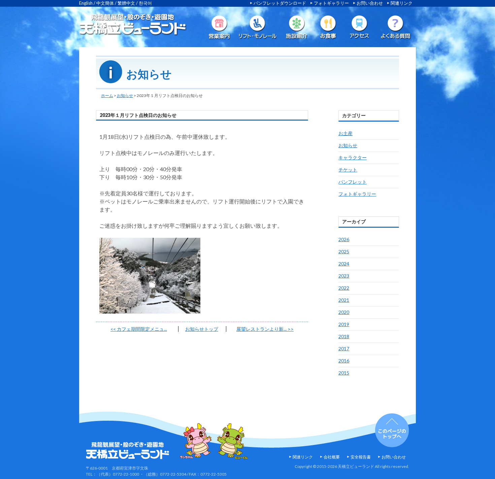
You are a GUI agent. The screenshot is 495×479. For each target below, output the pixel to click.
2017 (343, 348)
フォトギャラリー (331, 3)
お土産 (345, 133)
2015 (343, 373)
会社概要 (332, 456)
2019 (343, 324)
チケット (347, 169)
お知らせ (125, 95)
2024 (343, 263)
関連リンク (401, 3)
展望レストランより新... (265, 329)
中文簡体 (105, 3)
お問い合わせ (370, 3)
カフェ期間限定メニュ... (138, 329)
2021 (343, 300)
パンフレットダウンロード (280, 3)
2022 (343, 288)
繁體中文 (126, 3)
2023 (343, 276)
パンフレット (352, 182)
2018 (343, 336)
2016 (343, 360)
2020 (343, 312)
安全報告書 (361, 456)
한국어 (145, 3)
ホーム (107, 95)
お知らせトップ (201, 329)
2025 (343, 251)
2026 (343, 239)
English (86, 3)
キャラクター (352, 157)
